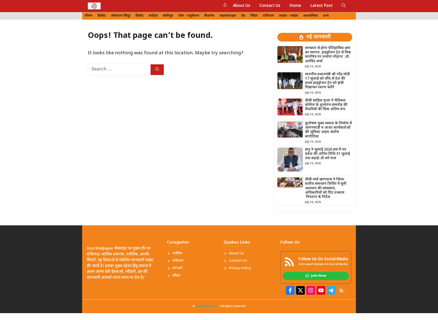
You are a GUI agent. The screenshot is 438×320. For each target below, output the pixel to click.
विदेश (254, 16)
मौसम (89, 16)
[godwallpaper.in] (94, 6)
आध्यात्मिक (310, 16)
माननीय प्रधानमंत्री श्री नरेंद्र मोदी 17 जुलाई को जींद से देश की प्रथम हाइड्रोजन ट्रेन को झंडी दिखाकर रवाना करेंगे (327, 81)
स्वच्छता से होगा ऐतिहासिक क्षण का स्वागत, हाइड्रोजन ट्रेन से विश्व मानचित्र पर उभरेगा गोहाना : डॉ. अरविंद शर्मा (328, 55)
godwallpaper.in (207, 306)
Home (295, 5)
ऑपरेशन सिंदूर (120, 16)
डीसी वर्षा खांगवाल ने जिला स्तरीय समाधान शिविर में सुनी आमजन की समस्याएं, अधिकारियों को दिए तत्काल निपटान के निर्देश (326, 188)
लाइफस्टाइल (227, 16)
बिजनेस (209, 16)
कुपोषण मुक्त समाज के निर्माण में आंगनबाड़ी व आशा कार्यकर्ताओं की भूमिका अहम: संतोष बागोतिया (328, 130)
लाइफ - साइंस (288, 16)
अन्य (326, 16)
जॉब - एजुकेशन (188, 16)
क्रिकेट (102, 16)
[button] (343, 6)
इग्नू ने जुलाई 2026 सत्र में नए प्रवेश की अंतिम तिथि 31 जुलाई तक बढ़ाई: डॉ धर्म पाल (327, 154)
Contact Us (269, 5)
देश (243, 16)
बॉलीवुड (168, 16)
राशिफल (268, 16)
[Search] (157, 69)
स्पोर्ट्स (153, 16)
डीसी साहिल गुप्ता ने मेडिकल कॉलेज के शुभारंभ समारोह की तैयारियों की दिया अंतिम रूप (326, 105)
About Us (241, 5)
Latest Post (321, 5)
